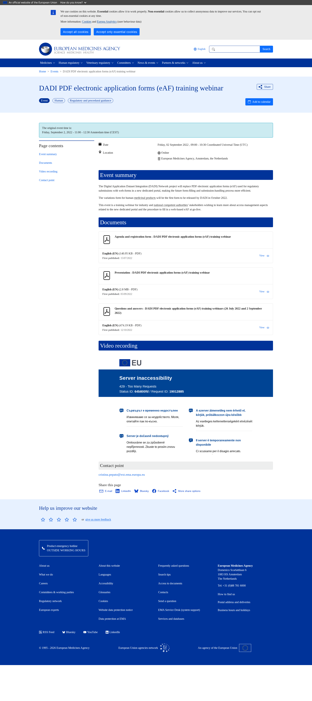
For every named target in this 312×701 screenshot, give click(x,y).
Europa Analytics (107, 21)
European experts (49, 609)
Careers (43, 583)
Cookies (86, 21)
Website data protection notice (116, 609)
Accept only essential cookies (116, 32)
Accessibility (106, 583)
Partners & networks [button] (173, 62)
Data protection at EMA (112, 618)
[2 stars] (47, 519)
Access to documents (170, 583)
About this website (109, 565)
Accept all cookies (75, 32)
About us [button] (197, 62)
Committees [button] (124, 62)
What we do (46, 574)
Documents (45, 162)
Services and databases (171, 618)
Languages (105, 574)
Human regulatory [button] (69, 62)
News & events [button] (146, 62)
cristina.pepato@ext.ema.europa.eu (122, 474)
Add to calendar (261, 101)
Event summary (48, 154)
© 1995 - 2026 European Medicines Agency (64, 647)
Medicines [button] (46, 62)
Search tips (164, 574)
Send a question (167, 601)
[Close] (268, 128)
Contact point (46, 180)
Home (42, 71)
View (262, 255)
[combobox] (234, 49)
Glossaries (104, 592)
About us (44, 565)
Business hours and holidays (234, 610)
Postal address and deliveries (234, 602)
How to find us (226, 594)
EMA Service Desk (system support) (179, 609)
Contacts (163, 592)
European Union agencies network (138, 647)
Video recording (48, 171)
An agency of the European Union (217, 647)
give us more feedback (98, 519)
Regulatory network (50, 601)
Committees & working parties (56, 592)
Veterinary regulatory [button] (98, 62)
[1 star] (43, 519)
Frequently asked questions (173, 565)
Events (54, 71)
